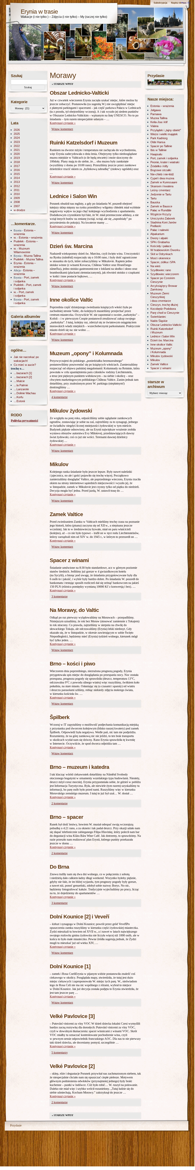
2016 (17, 170)
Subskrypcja (160, 3)
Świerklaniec (158, 316)
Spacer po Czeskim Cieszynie (162, 279)
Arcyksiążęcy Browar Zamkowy (163, 287)
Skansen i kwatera (161, 186)
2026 (17, 129)
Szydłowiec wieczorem (164, 274)
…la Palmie (21, 385)
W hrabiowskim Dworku (165, 250)
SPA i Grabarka (160, 242)
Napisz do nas (178, 3)
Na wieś (155, 266)
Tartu (153, 198)
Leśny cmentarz (160, 190)
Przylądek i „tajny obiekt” (165, 130)
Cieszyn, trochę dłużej (164, 304)
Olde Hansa (157, 142)
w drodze (19, 210)
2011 (17, 190)
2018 (17, 162)
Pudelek (19, 241)
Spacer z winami (69, 560)
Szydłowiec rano (160, 270)
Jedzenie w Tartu (160, 194)
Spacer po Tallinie (161, 146)
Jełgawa (155, 110)
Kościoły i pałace (160, 246)
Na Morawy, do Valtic (74, 610)
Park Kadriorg (158, 138)
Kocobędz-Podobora (163, 308)
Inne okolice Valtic (71, 300)
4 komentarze (59, 397)
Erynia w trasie (39, 11)
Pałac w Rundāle (160, 210)
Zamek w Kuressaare (163, 182)
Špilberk (59, 717)
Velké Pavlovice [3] (72, 1016)
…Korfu (18, 397)
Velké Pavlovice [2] (72, 1066)
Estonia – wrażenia (30, 237)
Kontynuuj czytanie (63, 123)
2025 (17, 133)
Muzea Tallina (32, 255)
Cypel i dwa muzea (162, 178)
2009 (17, 198)
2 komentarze (59, 803)
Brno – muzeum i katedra (79, 767)
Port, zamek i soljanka (164, 158)
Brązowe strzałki (160, 170)
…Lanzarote (21, 389)
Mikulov (59, 464)
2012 (17, 186)
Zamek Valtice (66, 514)
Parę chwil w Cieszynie (164, 312)
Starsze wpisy (62, 84)
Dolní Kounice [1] (70, 966)
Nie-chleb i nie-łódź (162, 174)
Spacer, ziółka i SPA (162, 262)
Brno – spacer (66, 817)
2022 (17, 145)
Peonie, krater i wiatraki (164, 162)
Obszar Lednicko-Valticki (79, 93)
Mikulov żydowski (71, 411)
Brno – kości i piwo (72, 664)
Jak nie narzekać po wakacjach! (26, 358)
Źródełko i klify (159, 166)
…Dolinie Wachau (25, 393)
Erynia (18, 263)
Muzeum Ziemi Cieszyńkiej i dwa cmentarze (160, 297)
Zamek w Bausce (161, 206)
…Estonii (19, 401)
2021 (17, 149)
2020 (17, 153)
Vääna (154, 126)
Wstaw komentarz (62, 129)
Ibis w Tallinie (158, 150)
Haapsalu (156, 154)
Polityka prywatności (24, 420)
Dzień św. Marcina (71, 246)
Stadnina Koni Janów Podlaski (163, 224)
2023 (17, 142)
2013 (17, 181)
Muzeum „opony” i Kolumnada (86, 353)
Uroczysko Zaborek (162, 218)
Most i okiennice (160, 258)
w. (15, 237)
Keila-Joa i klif (158, 122)
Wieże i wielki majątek (164, 134)
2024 (17, 137)
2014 (17, 177)
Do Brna (59, 867)
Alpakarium (157, 234)
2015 (17, 174)
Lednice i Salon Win (73, 196)
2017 (17, 166)
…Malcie (19, 381)
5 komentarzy (59, 1052)
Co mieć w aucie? (25, 364)
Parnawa (155, 114)
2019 (17, 157)
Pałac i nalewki (159, 230)
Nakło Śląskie (158, 320)
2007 (17, 206)
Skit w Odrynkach (161, 254)
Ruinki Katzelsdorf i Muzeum (83, 143)
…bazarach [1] (23, 373)
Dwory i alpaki (159, 238)
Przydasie (16, 1125)
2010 (17, 194)
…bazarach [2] (23, 377)
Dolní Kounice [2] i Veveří (79, 917)
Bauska (155, 202)
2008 (17, 202)
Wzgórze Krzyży (160, 214)
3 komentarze (59, 596)
